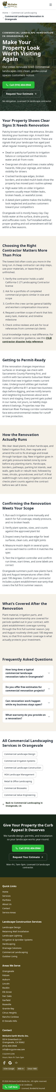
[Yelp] (16, 1063)
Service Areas (9, 912)
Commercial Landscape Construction (22, 767)
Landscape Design (11, 927)
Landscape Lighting (12, 935)
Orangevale (8, 971)
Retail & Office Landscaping (18, 781)
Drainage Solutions (12, 948)
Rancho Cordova (10, 1016)
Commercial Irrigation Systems (19, 760)
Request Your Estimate (19, 93)
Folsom (5, 975)
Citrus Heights (9, 1012)
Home (5, 12)
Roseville (6, 1004)
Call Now (12, 1086)
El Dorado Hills (9, 1021)
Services (6, 895)
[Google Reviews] (10, 1063)
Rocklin (6, 987)
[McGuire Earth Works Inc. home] (9, 4)
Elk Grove (7, 991)
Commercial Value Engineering (19, 795)
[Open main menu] (51, 5)
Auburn (6, 979)
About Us (6, 904)
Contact (6, 908)
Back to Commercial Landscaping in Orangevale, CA (24, 804)
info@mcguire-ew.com (13, 1049)
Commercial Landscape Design (19, 754)
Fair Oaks (7, 996)
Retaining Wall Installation (15, 931)
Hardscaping (8, 943)
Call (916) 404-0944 (20, 85)
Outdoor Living (9, 956)
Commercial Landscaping (24, 12)
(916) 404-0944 (9, 1045)
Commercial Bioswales (15, 788)
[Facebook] (4, 1063)
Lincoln (6, 983)
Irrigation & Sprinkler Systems (17, 939)
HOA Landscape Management (19, 774)
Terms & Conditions (24, 1085)
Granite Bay (8, 1008)
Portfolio (6, 900)
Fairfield (6, 1000)
